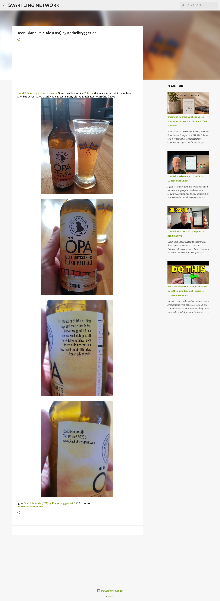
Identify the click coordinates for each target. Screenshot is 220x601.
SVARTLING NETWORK (33, 5)
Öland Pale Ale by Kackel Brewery (37, 93)
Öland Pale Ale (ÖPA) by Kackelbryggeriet (48, 503)
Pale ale (89, 93)
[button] (18, 40)
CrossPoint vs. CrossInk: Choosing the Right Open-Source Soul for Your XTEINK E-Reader (187, 121)
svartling (111, 597)
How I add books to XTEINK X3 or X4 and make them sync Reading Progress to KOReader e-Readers (187, 291)
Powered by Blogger (112, 590)
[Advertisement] (77, 69)
